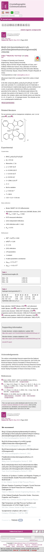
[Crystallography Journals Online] (3, 12)
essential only (24, 550)
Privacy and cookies (32, 546)
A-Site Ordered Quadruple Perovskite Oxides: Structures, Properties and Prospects (20, 496)
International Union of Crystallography (25, 543)
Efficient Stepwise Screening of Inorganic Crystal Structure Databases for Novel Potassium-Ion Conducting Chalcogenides (21, 487)
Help (13, 546)
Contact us (12, 545)
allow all (15, 550)
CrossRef (18, 395)
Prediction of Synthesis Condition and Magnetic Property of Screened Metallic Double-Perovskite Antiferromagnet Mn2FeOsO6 (21, 478)
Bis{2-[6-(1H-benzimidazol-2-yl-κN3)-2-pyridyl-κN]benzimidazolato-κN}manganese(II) (16, 442)
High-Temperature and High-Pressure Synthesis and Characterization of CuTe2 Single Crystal (19, 504)
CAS (36, 386)
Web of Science (9, 395)
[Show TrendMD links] (40, 520)
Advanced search (34, 540)
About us (27, 545)
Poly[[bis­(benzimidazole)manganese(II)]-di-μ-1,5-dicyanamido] (17, 458)
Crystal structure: (7, 331)
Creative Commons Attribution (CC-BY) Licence (15, 404)
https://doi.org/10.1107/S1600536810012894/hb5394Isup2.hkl (21, 338)
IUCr (7, 12)
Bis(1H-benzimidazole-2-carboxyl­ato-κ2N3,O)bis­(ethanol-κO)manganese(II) (20, 450)
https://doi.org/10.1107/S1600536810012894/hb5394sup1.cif (20, 333)
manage (34, 550)
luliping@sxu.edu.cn (23, 75)
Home (5, 545)
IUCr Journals (31, 395)
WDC (17, 12)
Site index (20, 545)
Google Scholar (24, 381)
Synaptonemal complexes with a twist (14, 511)
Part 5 (11, 40)
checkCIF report (7, 342)
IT (12, 12)
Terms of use (20, 546)
